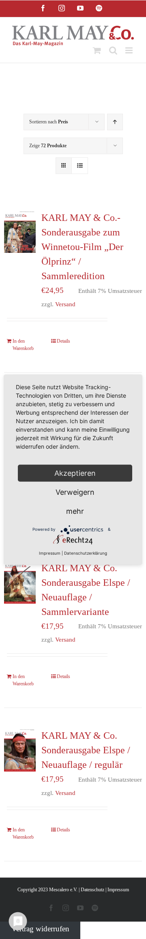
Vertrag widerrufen (40, 928)
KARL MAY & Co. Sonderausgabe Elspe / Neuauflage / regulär (85, 750)
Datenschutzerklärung (85, 552)
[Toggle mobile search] (113, 50)
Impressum (118, 889)
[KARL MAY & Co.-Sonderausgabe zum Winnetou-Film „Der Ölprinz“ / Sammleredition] (20, 231)
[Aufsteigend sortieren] (115, 122)
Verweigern (75, 492)
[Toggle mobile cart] (97, 50)
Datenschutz (92, 889)
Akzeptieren (75, 472)
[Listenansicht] (80, 166)
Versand (65, 304)
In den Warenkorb (23, 344)
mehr (75, 511)
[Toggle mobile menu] (129, 50)
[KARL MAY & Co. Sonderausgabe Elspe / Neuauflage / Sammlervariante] (20, 582)
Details (63, 341)
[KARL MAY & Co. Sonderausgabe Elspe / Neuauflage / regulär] (20, 749)
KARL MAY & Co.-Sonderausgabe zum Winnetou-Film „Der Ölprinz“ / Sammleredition (82, 246)
